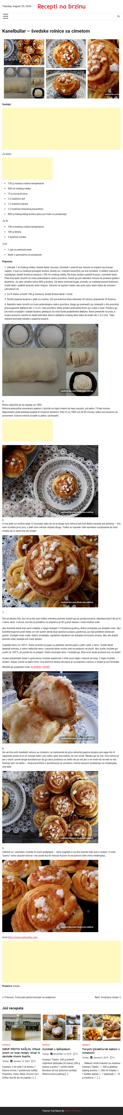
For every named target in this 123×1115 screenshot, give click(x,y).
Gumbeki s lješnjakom (56, 1049)
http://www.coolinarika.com (22, 937)
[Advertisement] (61, 129)
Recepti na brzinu (62, 6)
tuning (5, 1061)
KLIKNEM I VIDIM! (40, 667)
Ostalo (16, 986)
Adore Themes (72, 1110)
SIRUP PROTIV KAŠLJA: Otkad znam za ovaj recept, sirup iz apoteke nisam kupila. (21, 1052)
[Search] (118, 16)
